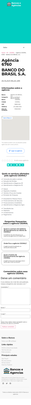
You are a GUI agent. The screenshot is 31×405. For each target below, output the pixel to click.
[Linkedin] (3, 383)
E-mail (3, 314)
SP (7, 52)
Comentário (5, 287)
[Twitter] (6, 383)
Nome (3, 307)
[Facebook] (10, 383)
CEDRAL (12, 52)
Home (3, 52)
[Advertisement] (15, 25)
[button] (23, 47)
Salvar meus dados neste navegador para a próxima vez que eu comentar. (14, 322)
